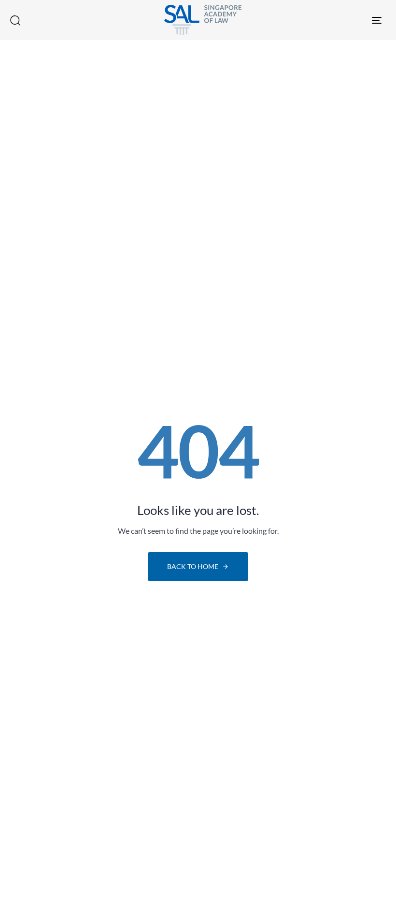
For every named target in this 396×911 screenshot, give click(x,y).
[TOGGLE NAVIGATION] (323, 20)
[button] (15, 20)
